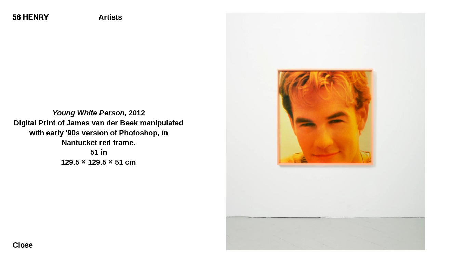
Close (23, 245)
